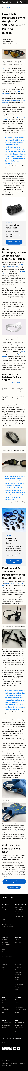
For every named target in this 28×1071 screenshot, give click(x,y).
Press (16, 1004)
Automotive (18, 972)
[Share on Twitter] (7, 33)
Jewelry (17, 987)
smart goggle (21, 301)
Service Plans (5, 967)
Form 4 (3, 907)
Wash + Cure (18, 907)
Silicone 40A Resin (14, 125)
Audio (16, 989)
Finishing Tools (19, 916)
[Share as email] (10, 33)
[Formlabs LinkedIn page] (18, 1048)
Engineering (4, 947)
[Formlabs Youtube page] (14, 1048)
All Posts (7, 7)
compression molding (14, 266)
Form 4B (4, 909)
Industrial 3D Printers (7, 926)
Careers (17, 1002)
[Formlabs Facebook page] (3, 1048)
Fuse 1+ (3, 921)
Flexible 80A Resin (16, 831)
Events (3, 1007)
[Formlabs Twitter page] (7, 1048)
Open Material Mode (7, 956)
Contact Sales (19, 1025)
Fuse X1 (3, 919)
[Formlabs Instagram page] (10, 1048)
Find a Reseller (19, 1027)
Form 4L (4, 912)
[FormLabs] (6, 2)
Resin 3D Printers (6, 924)
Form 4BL (4, 914)
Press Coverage (19, 1007)
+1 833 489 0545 (19, 1022)
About (16, 1000)
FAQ (10, 1065)
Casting (4, 954)
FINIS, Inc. (4, 68)
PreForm (17, 939)
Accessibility (5, 1027)
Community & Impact (20, 1009)
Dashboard (18, 942)
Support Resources (6, 1022)
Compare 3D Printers (7, 929)
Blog (3, 1002)
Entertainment (19, 984)
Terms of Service (13, 1063)
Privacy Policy (5, 1063)
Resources (4, 1004)
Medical (4, 952)
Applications (5, 1000)
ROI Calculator (5, 1009)
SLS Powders (5, 942)
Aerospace (18, 974)
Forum (3, 1012)
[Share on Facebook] (3, 33)
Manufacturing (19, 969)
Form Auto (4, 917)
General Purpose (6, 944)
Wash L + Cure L (19, 909)
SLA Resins (4, 939)
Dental (3, 949)
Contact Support (6, 1025)
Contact (17, 1012)
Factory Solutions (6, 969)
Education (17, 982)
